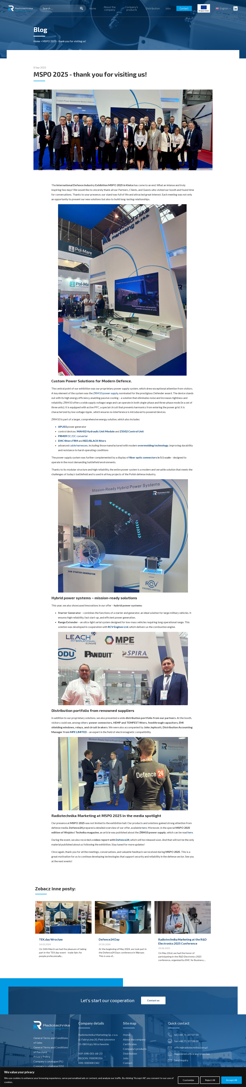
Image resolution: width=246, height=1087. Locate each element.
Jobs (168, 8)
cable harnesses (79, 445)
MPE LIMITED (78, 731)
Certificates (130, 1044)
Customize (188, 1080)
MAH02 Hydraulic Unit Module (96, 431)
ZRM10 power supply (105, 393)
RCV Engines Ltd (118, 626)
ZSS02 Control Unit (132, 431)
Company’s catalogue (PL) (48, 1061)
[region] (123, 1077)
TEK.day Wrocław (51, 939)
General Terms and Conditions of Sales (50, 1040)
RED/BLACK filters (94, 440)
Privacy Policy (41, 1056)
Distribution (153, 8)
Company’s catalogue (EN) (48, 1066)
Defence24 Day (109, 939)
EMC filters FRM (68, 440)
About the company (110, 8)
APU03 (62, 426)
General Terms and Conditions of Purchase (50, 1050)
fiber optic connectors (143, 457)
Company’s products (131, 8)
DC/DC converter (73, 436)
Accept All (231, 1080)
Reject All (210, 1080)
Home (92, 8)
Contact (184, 8)
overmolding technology (153, 445)
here (144, 827)
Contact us (153, 1000)
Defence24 (122, 839)
